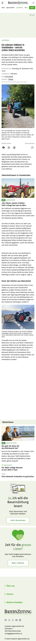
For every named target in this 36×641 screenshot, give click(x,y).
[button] (2, 2)
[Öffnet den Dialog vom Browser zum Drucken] (14, 147)
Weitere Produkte (15, 602)
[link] (18, 447)
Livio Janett (9, 76)
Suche (34, 3)
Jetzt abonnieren (18, 520)
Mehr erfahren (18, 563)
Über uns (11, 586)
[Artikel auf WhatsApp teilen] (9, 147)
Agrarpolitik (10, 7)
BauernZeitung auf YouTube (16, 620)
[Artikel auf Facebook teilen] (3, 147)
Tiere (26, 7)
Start (3, 7)
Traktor (10, 79)
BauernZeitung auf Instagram (9, 620)
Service (10, 594)
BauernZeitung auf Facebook (6, 620)
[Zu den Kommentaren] (32, 147)
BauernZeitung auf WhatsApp (13, 620)
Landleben (19, 7)
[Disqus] (18, 393)
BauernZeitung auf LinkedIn (20, 620)
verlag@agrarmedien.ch (13, 634)
